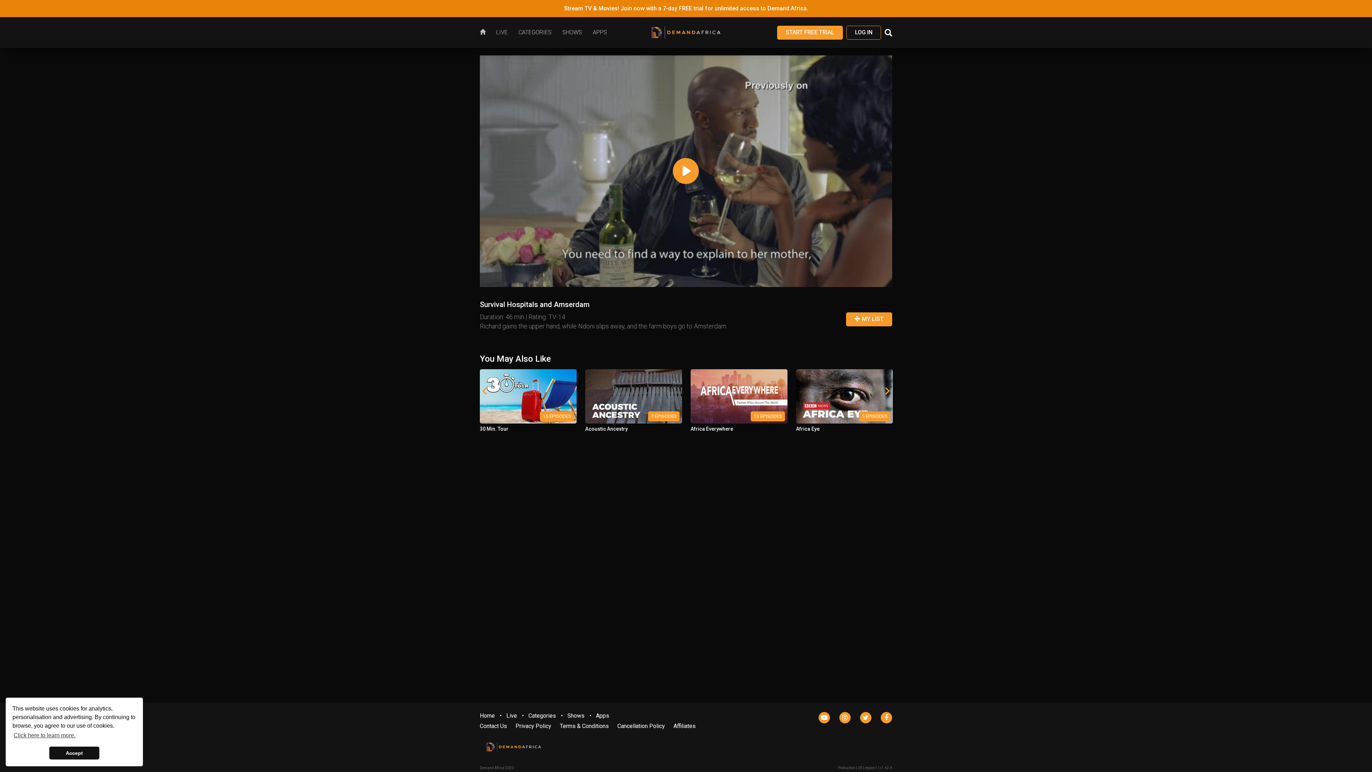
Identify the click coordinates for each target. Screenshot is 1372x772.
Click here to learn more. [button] (44, 735)
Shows (576, 715)
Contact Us (493, 726)
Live (511, 715)
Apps (602, 715)
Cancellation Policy (641, 726)
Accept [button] (74, 753)
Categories (542, 715)
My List (872, 319)
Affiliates (684, 726)
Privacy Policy (533, 726)
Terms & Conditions (584, 726)
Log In (864, 32)
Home (487, 715)
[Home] (485, 33)
